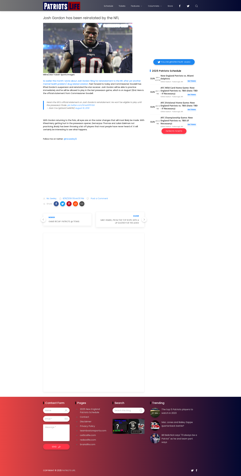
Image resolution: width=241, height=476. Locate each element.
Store (170, 6)
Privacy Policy (87, 426)
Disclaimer (85, 421)
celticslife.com (88, 435)
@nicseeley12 (70, 139)
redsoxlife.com (88, 439)
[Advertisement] (93, 172)
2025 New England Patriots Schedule (90, 411)
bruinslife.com (87, 444)
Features (135, 6)
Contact (84, 417)
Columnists (153, 6)
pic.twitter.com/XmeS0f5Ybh (81, 105)
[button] (56, 203)
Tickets (122, 6)
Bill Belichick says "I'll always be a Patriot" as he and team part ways (179, 438)
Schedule (108, 6)
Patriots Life (68, 470)
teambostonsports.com (93, 430)
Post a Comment (99, 198)
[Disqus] (93, 275)
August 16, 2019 (82, 108)
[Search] (196, 6)
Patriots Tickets (174, 131)
